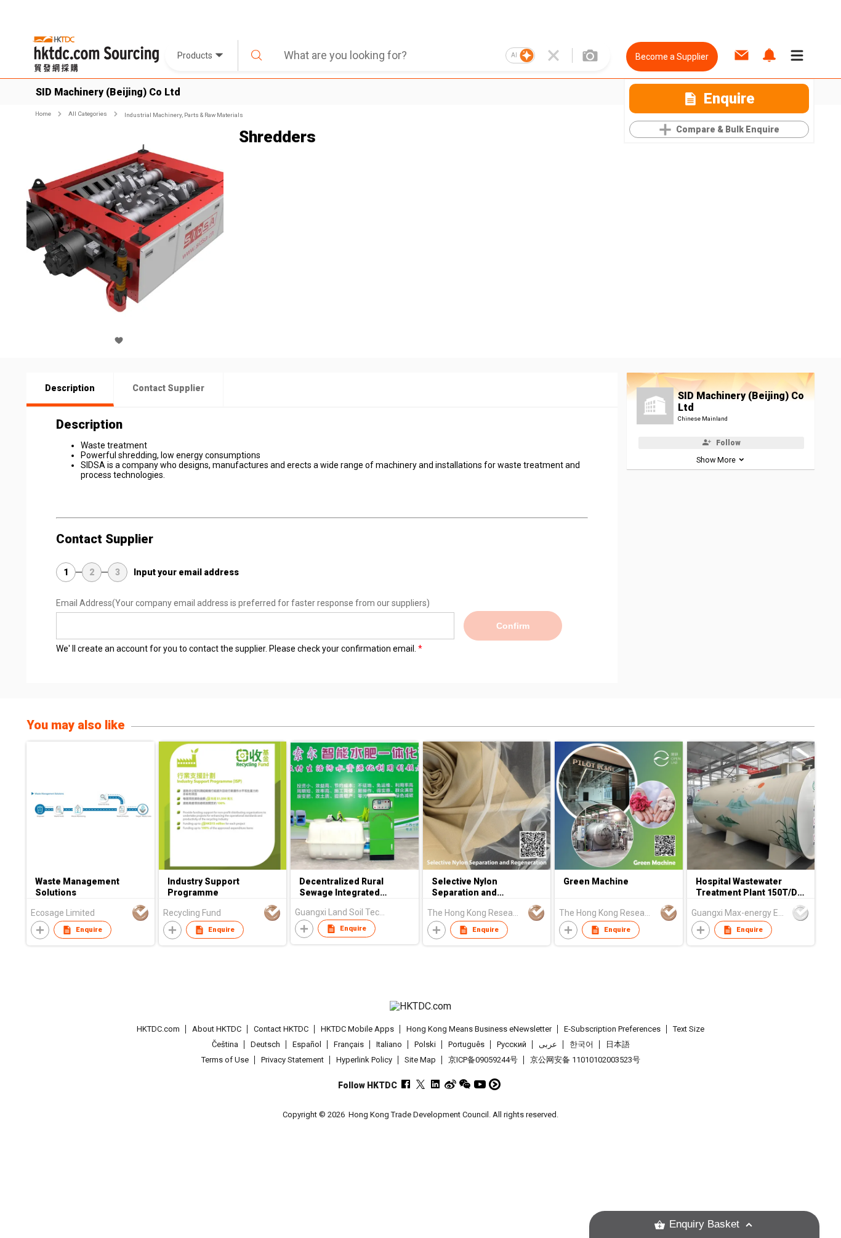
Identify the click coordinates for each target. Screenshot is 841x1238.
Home (43, 113)
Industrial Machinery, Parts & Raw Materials (183, 114)
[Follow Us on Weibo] (450, 1084)
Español (306, 1044)
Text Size (688, 1029)
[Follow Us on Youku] (495, 1084)
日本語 (618, 1044)
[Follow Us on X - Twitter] (421, 1084)
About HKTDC (216, 1029)
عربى (548, 1044)
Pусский (511, 1044)
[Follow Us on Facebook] (406, 1084)
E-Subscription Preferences (612, 1029)
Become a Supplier (672, 57)
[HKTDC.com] (420, 1006)
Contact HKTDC (281, 1029)
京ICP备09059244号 (483, 1059)
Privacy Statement (292, 1059)
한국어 (581, 1044)
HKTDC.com (158, 1029)
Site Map (420, 1059)
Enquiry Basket (704, 1224)
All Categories (87, 113)
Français (349, 1044)
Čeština (225, 1044)
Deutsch (265, 1044)
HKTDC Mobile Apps (357, 1029)
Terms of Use (225, 1059)
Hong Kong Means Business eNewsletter (479, 1029)
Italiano (389, 1044)
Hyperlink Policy (364, 1059)
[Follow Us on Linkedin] (435, 1084)
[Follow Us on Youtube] (480, 1084)
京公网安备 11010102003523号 (585, 1059)
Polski (425, 1044)
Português (466, 1044)
